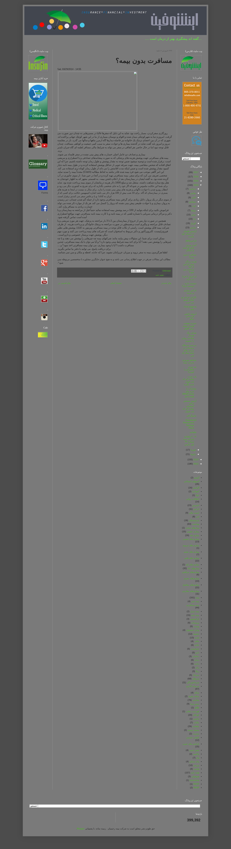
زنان (197, 667)
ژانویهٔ (193, 454)
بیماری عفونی (193, 531)
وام (197, 757)
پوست (196, 626)
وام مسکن (194, 761)
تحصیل (196, 634)
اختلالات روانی (192, 499)
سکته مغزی (193, 696)
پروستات (195, 622)
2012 (195, 463)
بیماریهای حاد (193, 568)
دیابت (196, 663)
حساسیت (195, 648)
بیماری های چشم (191, 551)
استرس (195, 505)
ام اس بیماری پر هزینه (190, 291)
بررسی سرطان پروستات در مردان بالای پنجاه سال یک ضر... (189, 350)
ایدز (197, 516)
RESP (196, 787)
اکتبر (193, 197)
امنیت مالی (194, 513)
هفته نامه (160, 275)
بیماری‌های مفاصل (191, 585)
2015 (195, 181)
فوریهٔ (193, 449)
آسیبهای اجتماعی (191, 481)
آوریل (193, 223)
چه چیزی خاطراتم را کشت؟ (190, 369)
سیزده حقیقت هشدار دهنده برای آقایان (189, 326)
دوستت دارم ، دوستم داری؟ (189, 284)
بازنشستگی (194, 520)
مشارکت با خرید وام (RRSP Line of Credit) (189, 392)
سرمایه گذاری (192, 686)
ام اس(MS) (191, 241)
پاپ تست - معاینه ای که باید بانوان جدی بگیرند (189, 380)
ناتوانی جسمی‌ (192, 737)
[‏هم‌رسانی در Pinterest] (132, 271)
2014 (195, 185)
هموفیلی (195, 776)
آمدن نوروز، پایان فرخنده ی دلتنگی (189, 248)
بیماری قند (194, 535)
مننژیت (196, 733)
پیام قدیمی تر (64, 283)
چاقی (196, 641)
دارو (197, 652)
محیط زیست (193, 730)
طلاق (197, 707)
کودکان (196, 715)
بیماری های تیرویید (191, 545)
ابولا (197, 495)
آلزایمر (196, 487)
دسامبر (192, 189)
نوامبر (193, 193)
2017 (195, 172)
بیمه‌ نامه (195, 615)
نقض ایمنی (194, 750)
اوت (193, 206)
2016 (195, 176)
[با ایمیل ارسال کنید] (144, 271)
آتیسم (196, 477)
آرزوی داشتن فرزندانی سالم (190, 316)
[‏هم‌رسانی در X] (138, 271)
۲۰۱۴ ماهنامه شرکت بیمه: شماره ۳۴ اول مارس (189, 440)
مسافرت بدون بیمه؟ (189, 256)
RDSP (196, 784)
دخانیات (195, 656)
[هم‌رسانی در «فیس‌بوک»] (135, 271)
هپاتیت (196, 769)
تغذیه (197, 637)
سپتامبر (192, 201)
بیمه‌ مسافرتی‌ (192, 605)
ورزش (196, 765)
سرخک (196, 675)
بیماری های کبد (192, 564)
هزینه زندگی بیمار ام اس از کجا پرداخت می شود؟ (189, 266)
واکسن (196, 754)
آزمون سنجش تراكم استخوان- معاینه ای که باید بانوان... (189, 406)
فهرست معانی (192, 711)
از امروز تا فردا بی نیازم (189, 277)
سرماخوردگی (193, 682)
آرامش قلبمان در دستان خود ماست (189, 234)
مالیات (196, 722)
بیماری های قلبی (191, 558)
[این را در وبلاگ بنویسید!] (141, 271)
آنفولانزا (195, 491)
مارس (193, 227)
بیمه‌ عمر (195, 601)
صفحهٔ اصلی (116, 283)
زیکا (197, 671)
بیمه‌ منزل (194, 611)
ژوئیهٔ (193, 210)
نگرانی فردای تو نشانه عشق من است (189, 300)
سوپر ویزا (194, 703)
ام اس (196, 509)
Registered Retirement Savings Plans (189, 424)
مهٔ (194, 219)
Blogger (81, 828)
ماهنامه (193, 432)
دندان (196, 660)
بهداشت (195, 524)
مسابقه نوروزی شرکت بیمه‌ (189, 361)
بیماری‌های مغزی (191, 578)
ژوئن (193, 214)
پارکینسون (194, 619)
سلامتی (195, 700)
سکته (196, 692)
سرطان (195, 678)
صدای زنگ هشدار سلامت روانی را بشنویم (189, 337)
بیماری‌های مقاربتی (190, 591)
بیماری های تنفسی (190, 539)
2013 (195, 459)
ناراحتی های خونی (191, 744)
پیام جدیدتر (166, 283)
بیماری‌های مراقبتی (190, 572)
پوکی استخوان (192, 630)
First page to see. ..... (190, 308)
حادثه (196, 645)
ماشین (196, 718)
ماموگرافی (191, 415)
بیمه (197, 597)
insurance (194, 780)
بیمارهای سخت (192, 527)
